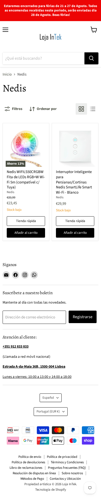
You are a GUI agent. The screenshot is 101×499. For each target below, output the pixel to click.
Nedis (10, 192)
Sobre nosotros (72, 473)
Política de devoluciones (28, 462)
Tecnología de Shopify (50, 489)
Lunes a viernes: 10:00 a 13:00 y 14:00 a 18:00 (37, 376)
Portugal (48, 411)
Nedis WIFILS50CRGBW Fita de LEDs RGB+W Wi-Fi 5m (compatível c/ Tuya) (26, 179)
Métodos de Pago (32, 478)
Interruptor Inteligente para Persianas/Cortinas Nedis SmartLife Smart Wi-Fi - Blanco (74, 182)
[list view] (92, 109)
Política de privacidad (62, 456)
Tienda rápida (26, 221)
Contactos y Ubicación (65, 478)
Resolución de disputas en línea (34, 473)
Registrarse (82, 317)
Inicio (7, 74)
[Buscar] (91, 58)
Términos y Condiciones (67, 462)
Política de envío (29, 456)
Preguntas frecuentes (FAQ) (67, 467)
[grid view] (81, 109)
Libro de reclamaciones (26, 467)
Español (48, 397)
